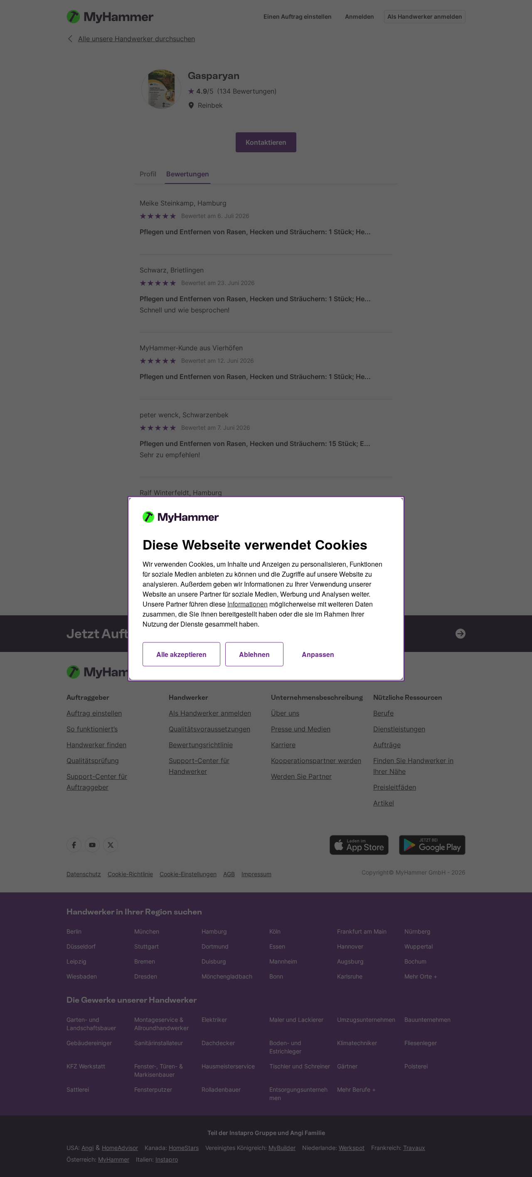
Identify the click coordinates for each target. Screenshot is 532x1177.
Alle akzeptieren (181, 654)
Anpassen (318, 654)
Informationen (247, 603)
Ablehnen (254, 654)
